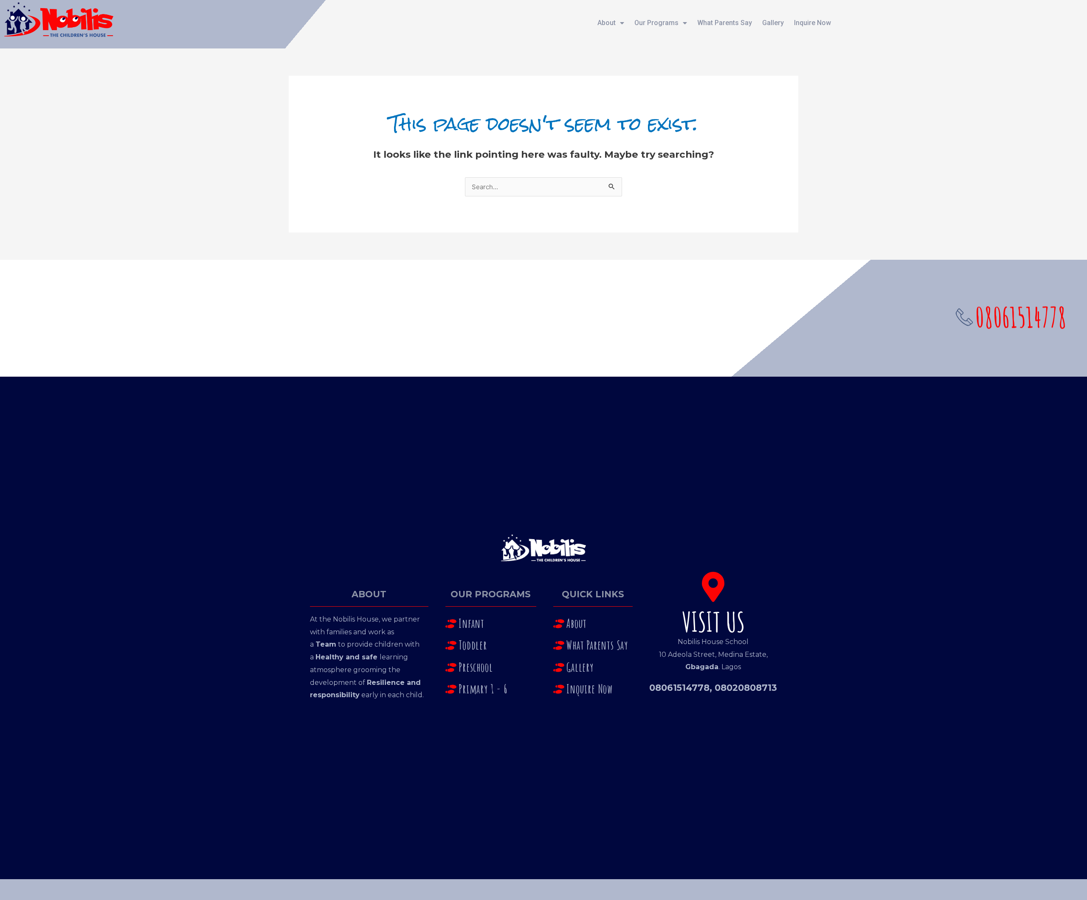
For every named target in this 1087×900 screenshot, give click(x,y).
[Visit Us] (713, 587)
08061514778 (679, 687)
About (606, 23)
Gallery (773, 23)
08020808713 (746, 687)
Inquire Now (812, 23)
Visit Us (713, 622)
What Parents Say (724, 23)
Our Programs (656, 23)
